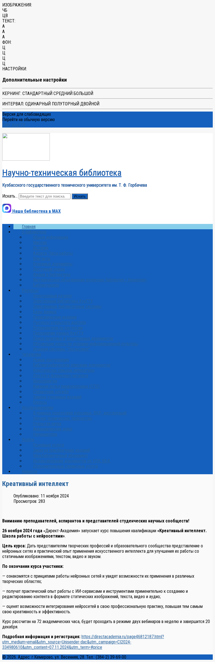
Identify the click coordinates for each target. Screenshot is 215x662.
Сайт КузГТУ (13, 125)
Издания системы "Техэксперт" (61, 349)
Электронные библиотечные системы (67, 306)
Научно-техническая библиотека (61, 172)
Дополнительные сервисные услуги (65, 466)
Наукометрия (45, 434)
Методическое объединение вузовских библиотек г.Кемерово (89, 280)
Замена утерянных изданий (57, 397)
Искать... (10, 196)
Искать (80, 196)
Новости (29, 471)
